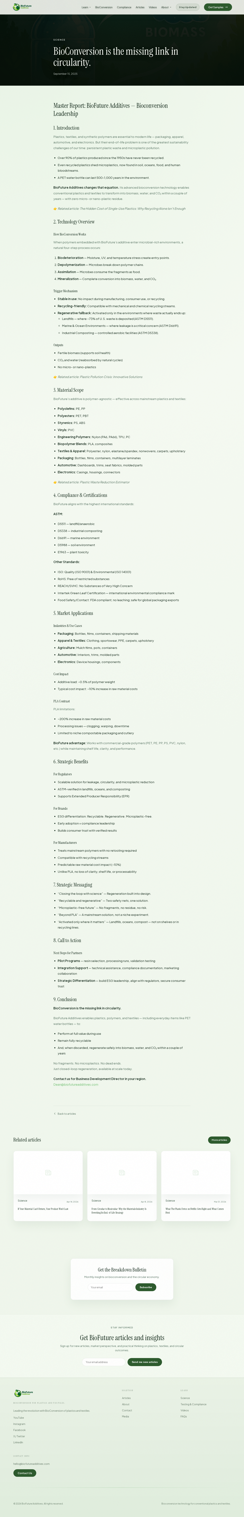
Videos (153, 7)
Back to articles (67, 1113)
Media (125, 1416)
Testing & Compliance (193, 1404)
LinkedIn (18, 1442)
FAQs (184, 1416)
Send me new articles (145, 1362)
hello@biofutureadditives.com (31, 1463)
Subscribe (146, 1287)
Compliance (124, 7)
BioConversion (104, 7)
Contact (127, 1410)
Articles (140, 7)
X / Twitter (19, 1436)
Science (185, 1398)
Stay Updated (188, 7)
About (165, 7)
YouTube (18, 1417)
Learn (85, 7)
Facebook (19, 1430)
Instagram (19, 1423)
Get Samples (215, 7)
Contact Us (25, 1473)
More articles (219, 1139)
